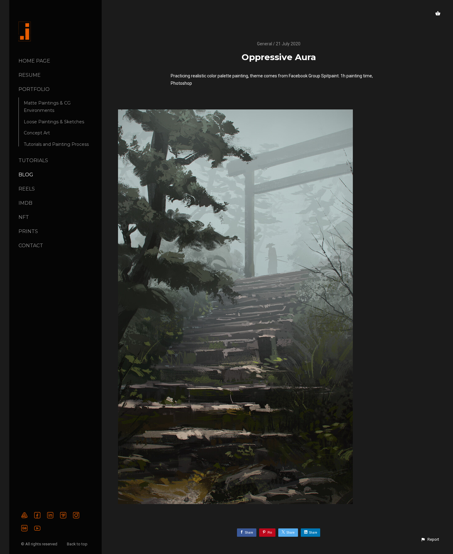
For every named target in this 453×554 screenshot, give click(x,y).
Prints (28, 231)
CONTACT (30, 245)
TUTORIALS (33, 160)
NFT (23, 217)
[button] (430, 539)
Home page (34, 61)
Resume (29, 75)
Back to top (77, 544)
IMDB (25, 203)
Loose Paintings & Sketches (54, 122)
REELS (26, 189)
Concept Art (37, 133)
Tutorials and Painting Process (56, 144)
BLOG (25, 175)
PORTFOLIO (34, 89)
